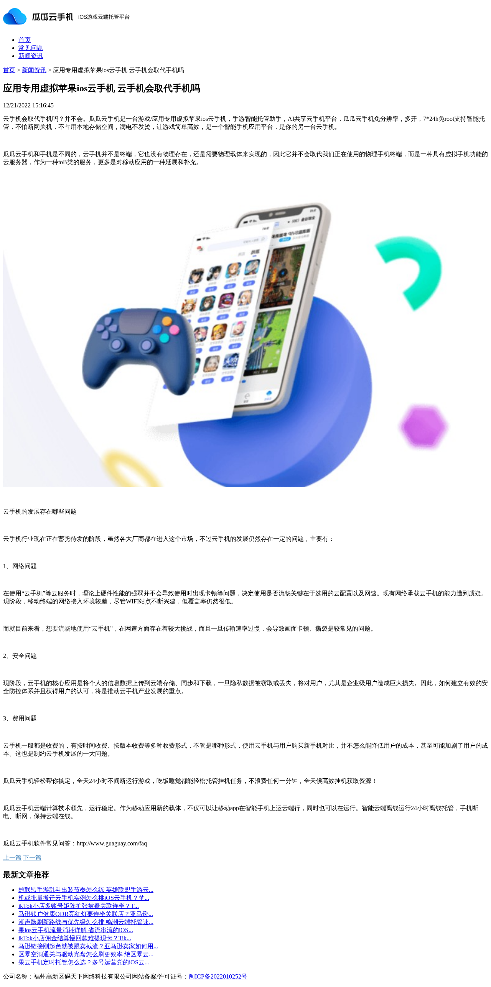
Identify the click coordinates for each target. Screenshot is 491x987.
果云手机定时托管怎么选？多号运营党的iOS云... (83, 962)
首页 (24, 39)
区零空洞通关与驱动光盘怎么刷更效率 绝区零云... (85, 954)
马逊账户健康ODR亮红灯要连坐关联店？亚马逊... (85, 914)
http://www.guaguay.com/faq (112, 843)
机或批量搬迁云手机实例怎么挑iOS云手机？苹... (83, 898)
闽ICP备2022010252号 (218, 976)
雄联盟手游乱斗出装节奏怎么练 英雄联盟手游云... (85, 889)
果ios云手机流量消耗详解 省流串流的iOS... (75, 930)
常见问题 (30, 47)
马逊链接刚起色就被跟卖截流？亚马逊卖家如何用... (88, 946)
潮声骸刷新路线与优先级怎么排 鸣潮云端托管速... (85, 922)
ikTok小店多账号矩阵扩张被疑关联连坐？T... (78, 906)
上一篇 (12, 857)
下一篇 (32, 857)
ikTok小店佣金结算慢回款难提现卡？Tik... (74, 938)
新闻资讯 (30, 56)
